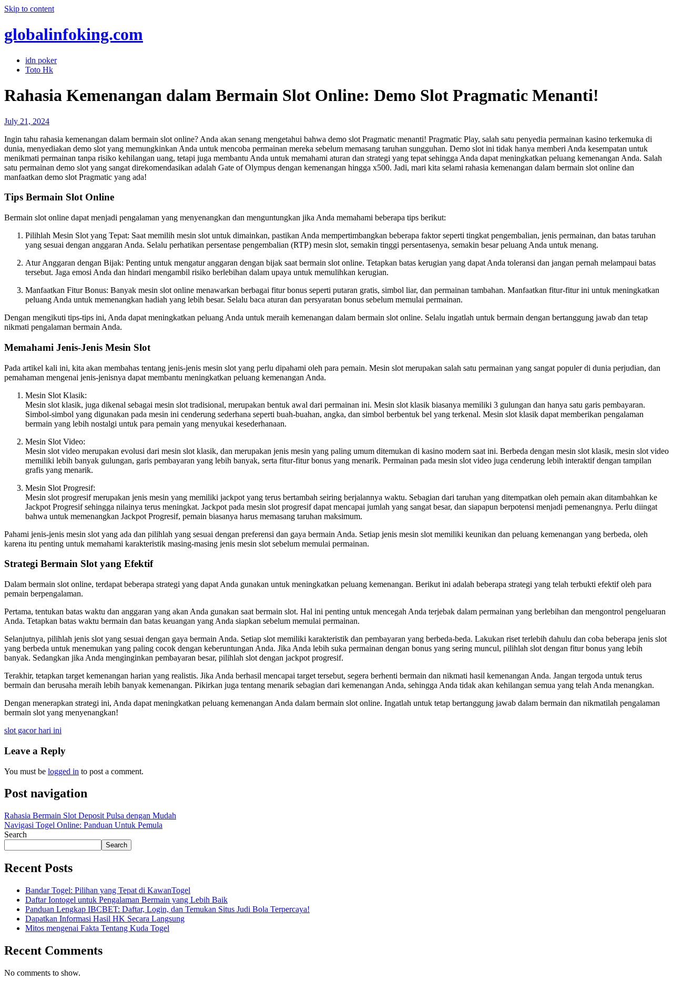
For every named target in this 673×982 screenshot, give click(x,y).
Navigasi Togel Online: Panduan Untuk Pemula (83, 825)
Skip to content (29, 8)
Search (15, 834)
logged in (63, 771)
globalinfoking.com (73, 34)
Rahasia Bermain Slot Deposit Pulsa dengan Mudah (90, 815)
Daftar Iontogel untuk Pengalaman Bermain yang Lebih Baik (126, 899)
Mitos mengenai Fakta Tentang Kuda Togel (97, 928)
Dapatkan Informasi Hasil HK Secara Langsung (105, 918)
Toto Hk (39, 69)
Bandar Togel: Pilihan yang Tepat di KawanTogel (107, 890)
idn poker (41, 60)
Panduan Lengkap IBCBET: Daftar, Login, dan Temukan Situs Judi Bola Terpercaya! (167, 909)
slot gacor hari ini (33, 730)
